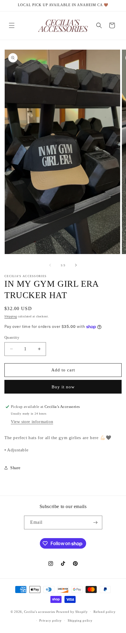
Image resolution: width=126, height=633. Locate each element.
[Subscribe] (95, 522)
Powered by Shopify (72, 611)
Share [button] (15, 468)
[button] (11, 25)
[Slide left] (50, 265)
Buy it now (63, 387)
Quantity (11, 337)
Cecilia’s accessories (40, 611)
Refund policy (104, 611)
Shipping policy (80, 620)
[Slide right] (75, 265)
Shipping (10, 316)
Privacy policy (50, 620)
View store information (32, 422)
